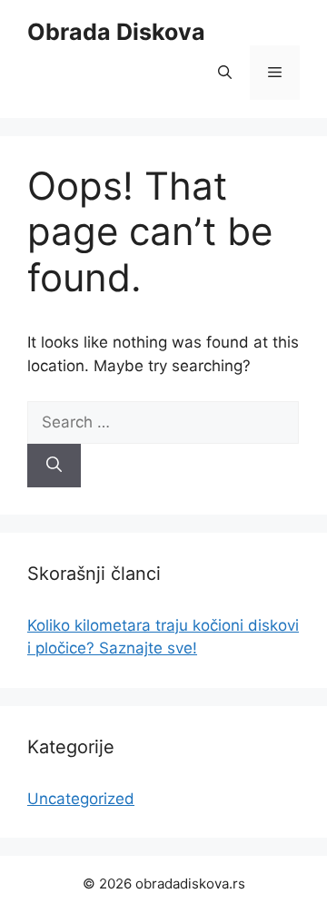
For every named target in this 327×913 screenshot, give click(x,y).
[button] (225, 72)
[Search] (54, 465)
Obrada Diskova (116, 31)
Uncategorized (80, 799)
